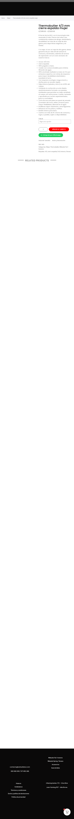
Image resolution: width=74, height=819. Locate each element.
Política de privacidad (18, 797)
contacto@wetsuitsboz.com (20, 767)
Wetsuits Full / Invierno (55, 758)
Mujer (8, 18)
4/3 (46, 151)
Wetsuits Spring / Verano (55, 761)
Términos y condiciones (18, 790)
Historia (18, 783)
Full (59, 151)
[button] (51, 135)
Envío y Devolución (58, 140)
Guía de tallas (55, 768)
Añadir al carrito (59, 129)
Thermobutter (54, 147)
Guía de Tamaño (44, 140)
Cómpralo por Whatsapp (52, 135)
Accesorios (55, 764)
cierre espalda (52, 151)
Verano (68, 151)
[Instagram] (20, 775)
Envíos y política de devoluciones (18, 793)
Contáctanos (19, 787)
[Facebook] (16, 775)
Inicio (3, 18)
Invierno (63, 151)
